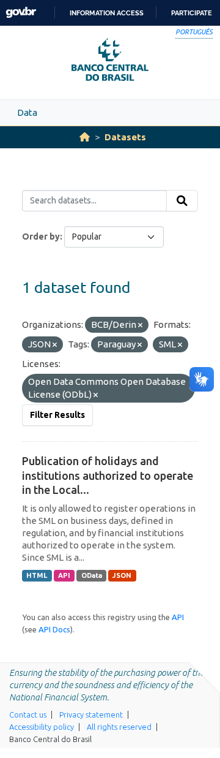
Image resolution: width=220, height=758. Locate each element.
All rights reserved (119, 726)
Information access (107, 13)
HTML (36, 575)
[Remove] (140, 325)
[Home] (84, 137)
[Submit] (182, 201)
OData (91, 575)
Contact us (27, 714)
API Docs (54, 629)
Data (27, 112)
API (64, 575)
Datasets (125, 137)
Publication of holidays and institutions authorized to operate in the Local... (107, 475)
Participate (191, 13)
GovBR (21, 12)
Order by (41, 236)
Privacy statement (91, 714)
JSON (121, 575)
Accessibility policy (41, 726)
